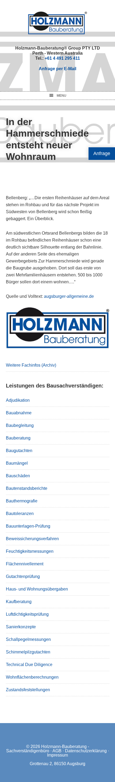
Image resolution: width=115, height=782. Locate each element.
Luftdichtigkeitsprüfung (27, 614)
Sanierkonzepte (21, 627)
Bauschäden (18, 475)
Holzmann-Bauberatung (57, 23)
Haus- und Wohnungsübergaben (37, 589)
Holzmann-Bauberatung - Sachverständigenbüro (47, 748)
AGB (57, 751)
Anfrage (101, 153)
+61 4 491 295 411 (62, 58)
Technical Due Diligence (29, 664)
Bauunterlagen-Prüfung (28, 526)
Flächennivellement (24, 564)
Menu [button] (61, 95)
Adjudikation (18, 400)
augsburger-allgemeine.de (69, 296)
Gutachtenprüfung (23, 576)
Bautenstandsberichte (26, 488)
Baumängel (17, 463)
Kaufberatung (19, 601)
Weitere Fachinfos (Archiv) (31, 365)
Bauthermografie (21, 501)
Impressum (57, 755)
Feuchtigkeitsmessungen (29, 551)
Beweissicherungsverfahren (32, 538)
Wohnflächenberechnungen (32, 677)
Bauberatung (18, 438)
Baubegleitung (20, 425)
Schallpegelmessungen (28, 639)
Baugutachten (19, 450)
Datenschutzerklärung (86, 751)
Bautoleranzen (20, 513)
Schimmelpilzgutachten (28, 652)
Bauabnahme (19, 413)
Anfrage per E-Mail (57, 68)
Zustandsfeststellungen (28, 689)
